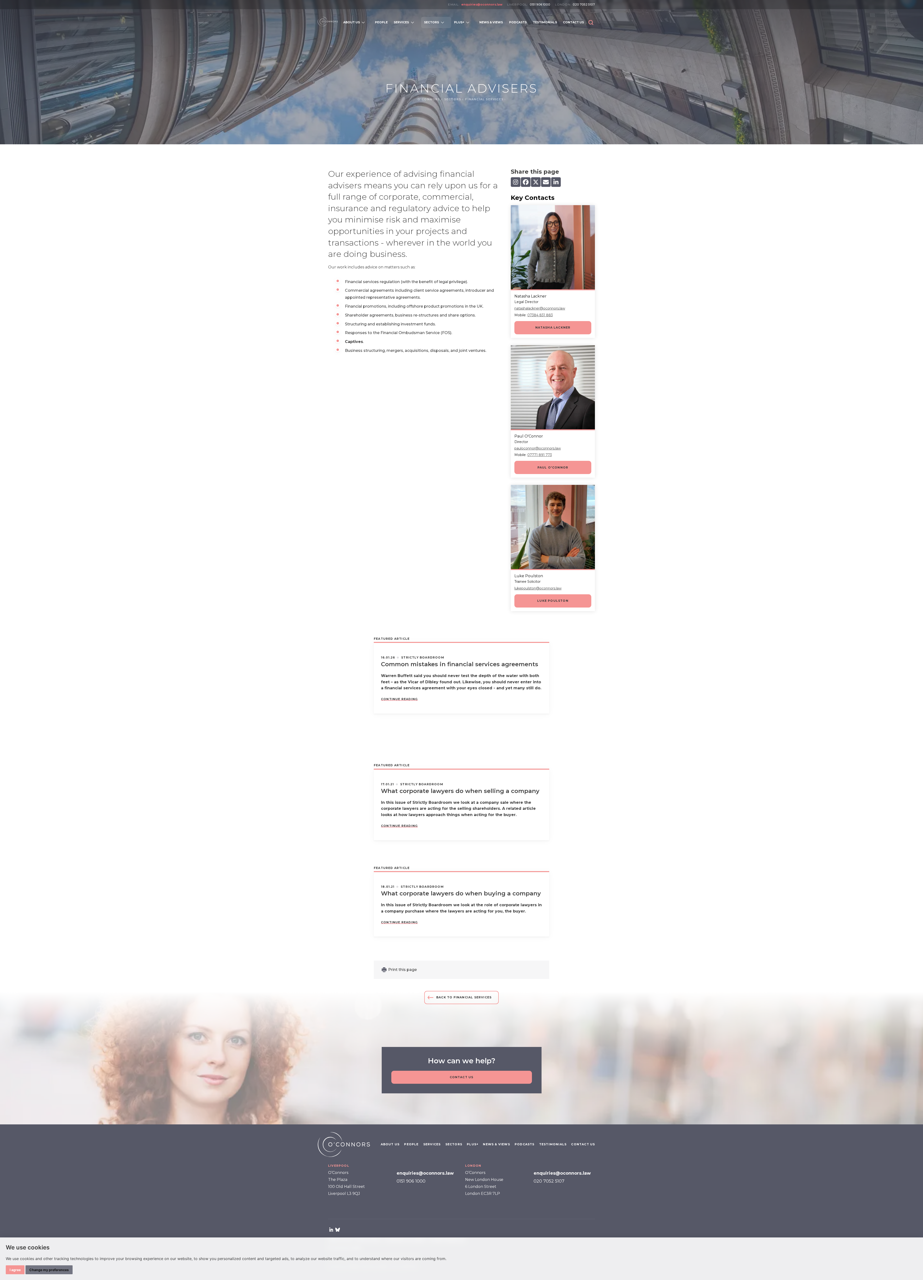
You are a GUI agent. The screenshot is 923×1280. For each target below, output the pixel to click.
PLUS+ (472, 1144)
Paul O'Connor (552, 467)
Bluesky (337, 1229)
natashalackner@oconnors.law (539, 308)
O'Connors (429, 99)
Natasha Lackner (553, 327)
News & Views (496, 1144)
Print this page (402, 969)
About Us (390, 1144)
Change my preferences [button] (49, 1270)
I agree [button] (15, 1270)
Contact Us (462, 1077)
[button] (591, 22)
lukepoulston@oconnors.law (537, 588)
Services (432, 1144)
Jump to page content (462, 11)
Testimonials (553, 1144)
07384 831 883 (540, 315)
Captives (354, 341)
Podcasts (525, 1144)
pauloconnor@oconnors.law (537, 448)
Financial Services (484, 99)
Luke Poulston (552, 600)
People (411, 1144)
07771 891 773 (539, 455)
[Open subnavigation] (364, 22)
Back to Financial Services (464, 997)
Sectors (453, 99)
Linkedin (331, 1229)
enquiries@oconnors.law (481, 4)
